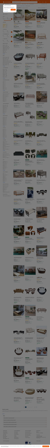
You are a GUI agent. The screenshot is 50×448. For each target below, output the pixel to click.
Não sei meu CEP (6, 11)
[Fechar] (15, 5)
